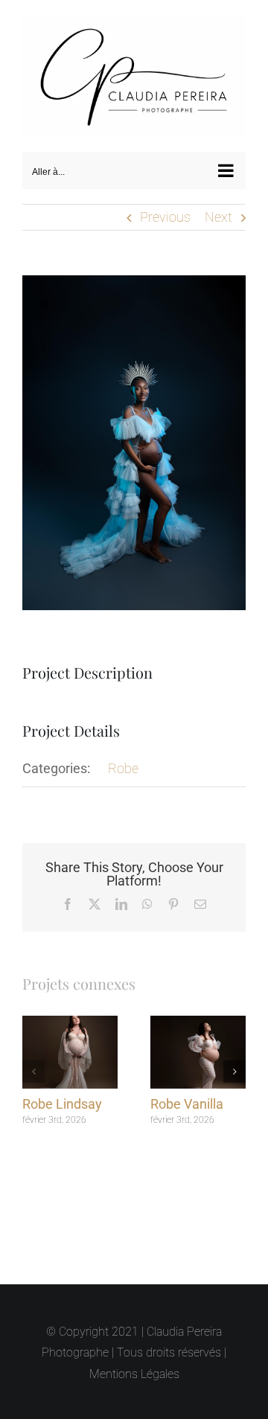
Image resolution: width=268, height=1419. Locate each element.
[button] (33, 1065)
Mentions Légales (134, 1374)
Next (218, 210)
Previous (165, 210)
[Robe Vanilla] (198, 1017)
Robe (123, 761)
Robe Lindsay (62, 1098)
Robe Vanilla (186, 1098)
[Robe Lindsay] (70, 1017)
